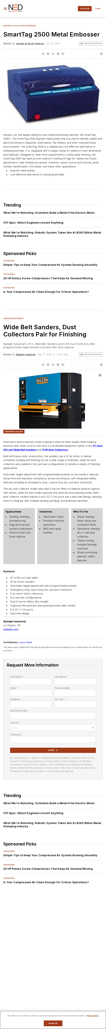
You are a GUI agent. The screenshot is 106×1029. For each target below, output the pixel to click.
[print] (101, 53)
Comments (15, 734)
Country (15, 722)
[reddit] (58, 53)
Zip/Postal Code (18, 710)
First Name (16, 676)
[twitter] (53, 53)
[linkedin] (48, 53)
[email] (63, 53)
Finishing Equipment (13, 318)
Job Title (60, 699)
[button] (5, 9)
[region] (53, 1020)
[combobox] (53, 727)
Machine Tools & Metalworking (19, 26)
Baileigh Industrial (25, 354)
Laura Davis (25, 642)
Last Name (61, 676)
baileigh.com (10, 629)
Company (15, 699)
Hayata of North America (30, 43)
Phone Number (62, 688)
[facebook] (43, 53)
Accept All (53, 1023)
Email (14, 688)
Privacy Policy (92, 1016)
